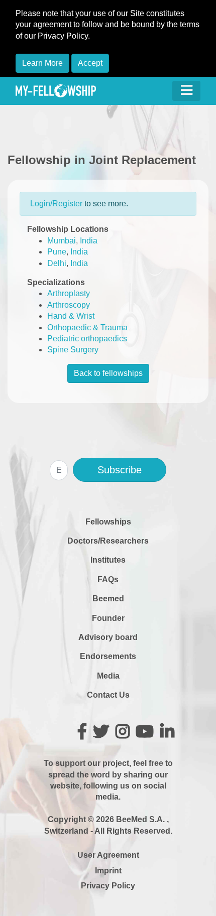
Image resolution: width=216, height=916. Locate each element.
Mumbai (61, 240)
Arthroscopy (68, 305)
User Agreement (108, 855)
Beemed (108, 598)
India (88, 240)
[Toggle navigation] (186, 91)
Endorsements (108, 656)
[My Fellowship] (56, 91)
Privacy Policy (108, 885)
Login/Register (56, 203)
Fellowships (108, 521)
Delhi (56, 263)
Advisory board (108, 637)
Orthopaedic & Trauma (87, 327)
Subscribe (119, 469)
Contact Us (108, 695)
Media (108, 676)
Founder (108, 618)
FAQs (108, 579)
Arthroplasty (68, 293)
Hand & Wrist (70, 316)
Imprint (108, 870)
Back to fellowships (108, 373)
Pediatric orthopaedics (87, 338)
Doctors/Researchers (108, 541)
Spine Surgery (72, 349)
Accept (90, 63)
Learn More (42, 63)
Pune (56, 251)
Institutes (108, 560)
